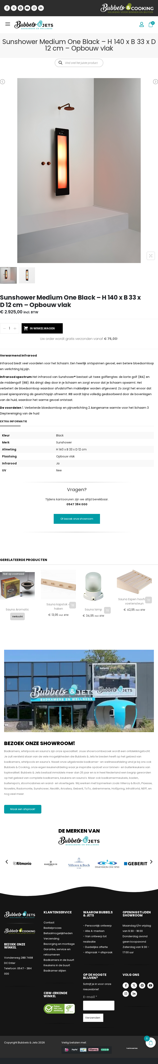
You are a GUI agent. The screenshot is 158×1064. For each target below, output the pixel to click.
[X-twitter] (14, 8)
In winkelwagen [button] (72, 605)
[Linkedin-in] (41, 8)
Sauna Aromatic (17, 609)
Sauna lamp (93, 609)
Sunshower (64, 442)
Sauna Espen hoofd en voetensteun (134, 601)
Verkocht (17, 616)
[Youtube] (27, 8)
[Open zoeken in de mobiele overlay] (79, 63)
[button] (6, 861)
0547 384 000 (76, 504)
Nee (59, 470)
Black (60, 435)
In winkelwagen (42, 328)
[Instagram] (34, 8)
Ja (57, 463)
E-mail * (90, 997)
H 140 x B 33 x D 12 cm (71, 449)
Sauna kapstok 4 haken (58, 606)
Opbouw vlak (65, 456)
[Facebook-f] (7, 8)
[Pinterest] (20, 8)
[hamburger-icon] (7, 25)
